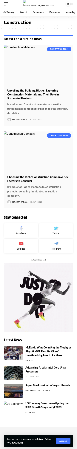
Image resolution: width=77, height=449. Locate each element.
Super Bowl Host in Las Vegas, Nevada (47, 385)
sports (29, 361)
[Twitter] (56, 230)
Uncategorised (33, 391)
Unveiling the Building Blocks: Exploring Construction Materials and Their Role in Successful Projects (33, 94)
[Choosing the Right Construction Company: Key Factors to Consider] (38, 152)
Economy (30, 412)
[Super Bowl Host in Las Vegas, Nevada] (13, 391)
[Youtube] (21, 246)
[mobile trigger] (7, 3)
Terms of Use (16, 442)
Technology (32, 377)
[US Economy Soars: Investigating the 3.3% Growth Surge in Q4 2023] (13, 409)
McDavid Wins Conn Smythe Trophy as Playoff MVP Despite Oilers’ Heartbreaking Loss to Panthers (48, 351)
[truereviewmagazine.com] (38, 4)
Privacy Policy (44, 439)
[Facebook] (21, 230)
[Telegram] (56, 246)
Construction (59, 49)
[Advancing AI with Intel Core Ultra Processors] (13, 373)
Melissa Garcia (19, 120)
